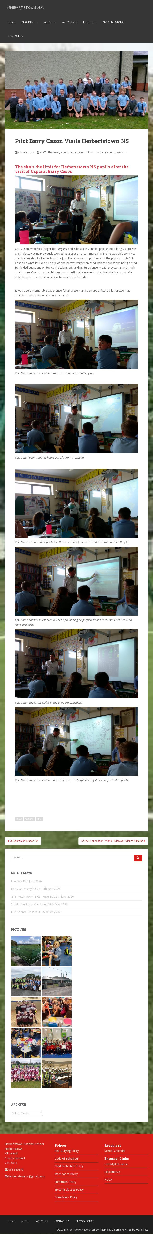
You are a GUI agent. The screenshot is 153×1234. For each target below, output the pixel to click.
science (29, 819)
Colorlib (116, 1229)
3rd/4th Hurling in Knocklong (29, 904)
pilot (19, 819)
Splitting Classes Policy (69, 1189)
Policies (88, 22)
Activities (68, 22)
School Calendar (114, 1151)
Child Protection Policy (69, 1166)
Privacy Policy (85, 1221)
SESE (39, 819)
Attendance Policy (66, 1174)
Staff (43, 152)
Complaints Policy (66, 1197)
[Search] (138, 858)
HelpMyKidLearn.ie (116, 1164)
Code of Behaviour (67, 1158)
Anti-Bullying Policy (67, 1151)
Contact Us (15, 36)
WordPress (142, 1229)
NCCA (108, 1179)
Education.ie (112, 1172)
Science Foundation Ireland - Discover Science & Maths (94, 152)
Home (11, 22)
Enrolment (28, 22)
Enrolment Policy (65, 1182)
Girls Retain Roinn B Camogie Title (33, 896)
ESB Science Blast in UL (26, 912)
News (55, 152)
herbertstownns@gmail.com (26, 1176)
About (48, 22)
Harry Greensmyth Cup (25, 889)
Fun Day (16, 881)
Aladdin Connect (114, 22)
